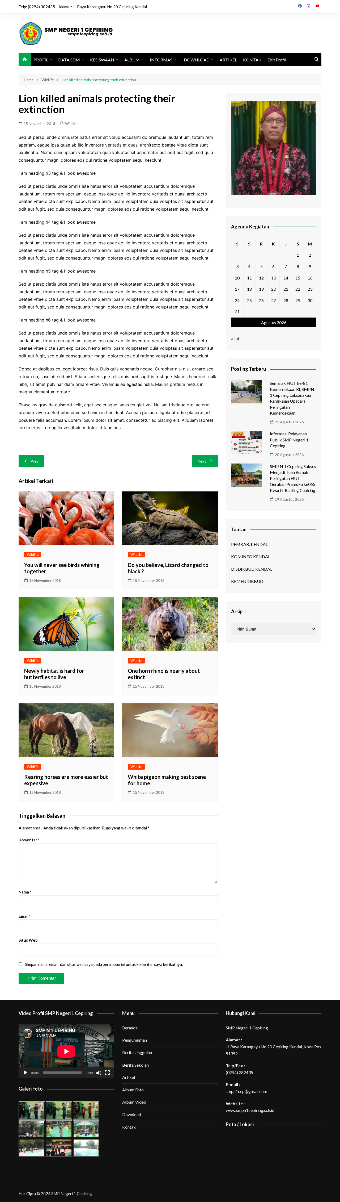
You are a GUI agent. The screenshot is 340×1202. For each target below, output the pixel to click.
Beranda (130, 1027)
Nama (25, 892)
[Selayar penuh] (107, 1072)
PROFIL (40, 59)
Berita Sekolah (135, 1064)
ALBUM (132, 59)
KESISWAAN (102, 59)
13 (273, 277)
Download (131, 1114)
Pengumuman (134, 1039)
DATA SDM (69, 59)
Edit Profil (276, 59)
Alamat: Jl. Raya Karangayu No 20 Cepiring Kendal (102, 6)
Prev (34, 461)
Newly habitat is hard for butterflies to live (54, 673)
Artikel (128, 1077)
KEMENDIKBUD (247, 581)
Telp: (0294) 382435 (37, 6)
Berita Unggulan (137, 1052)
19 (261, 288)
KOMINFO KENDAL (250, 556)
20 (273, 288)
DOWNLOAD (197, 59)
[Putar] (25, 1072)
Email (25, 916)
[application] (66, 1051)
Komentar (29, 839)
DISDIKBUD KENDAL (251, 568)
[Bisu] (98, 1072)
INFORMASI (162, 59)
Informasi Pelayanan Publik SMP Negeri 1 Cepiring (289, 439)
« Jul (235, 338)
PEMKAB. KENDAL (249, 544)
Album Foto (133, 1089)
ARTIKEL (228, 59)
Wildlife (71, 123)
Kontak (129, 1126)
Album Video (134, 1101)
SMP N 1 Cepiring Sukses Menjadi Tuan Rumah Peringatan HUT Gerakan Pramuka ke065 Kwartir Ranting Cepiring (293, 478)
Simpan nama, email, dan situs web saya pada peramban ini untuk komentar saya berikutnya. (104, 964)
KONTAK (252, 59)
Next (201, 461)
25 (249, 300)
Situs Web (28, 940)
